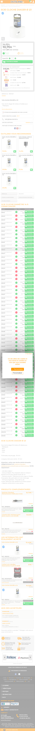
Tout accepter (18, 369)
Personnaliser (17, 373)
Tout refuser (29, 353)
